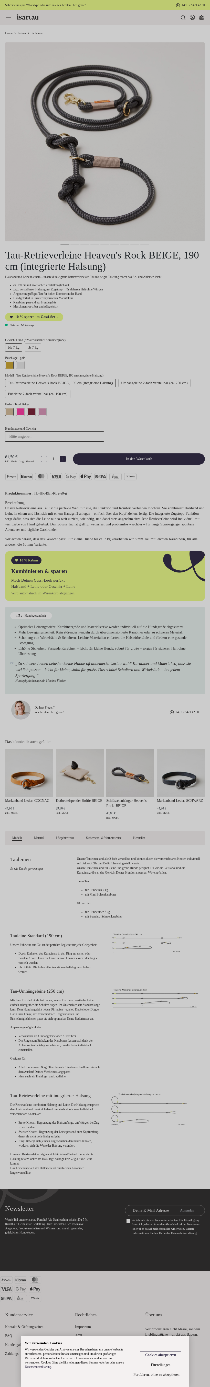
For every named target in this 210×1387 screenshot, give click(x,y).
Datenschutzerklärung (38, 1367)
